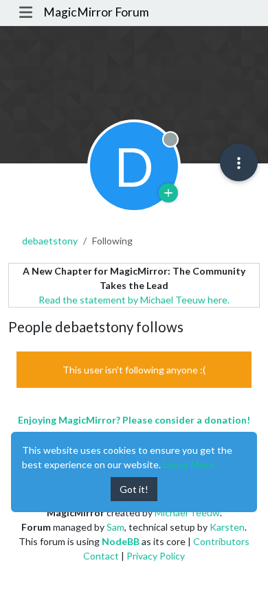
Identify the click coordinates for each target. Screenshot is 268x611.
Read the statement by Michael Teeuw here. (134, 300)
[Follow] (168, 193)
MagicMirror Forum (96, 12)
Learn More (189, 464)
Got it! (134, 489)
